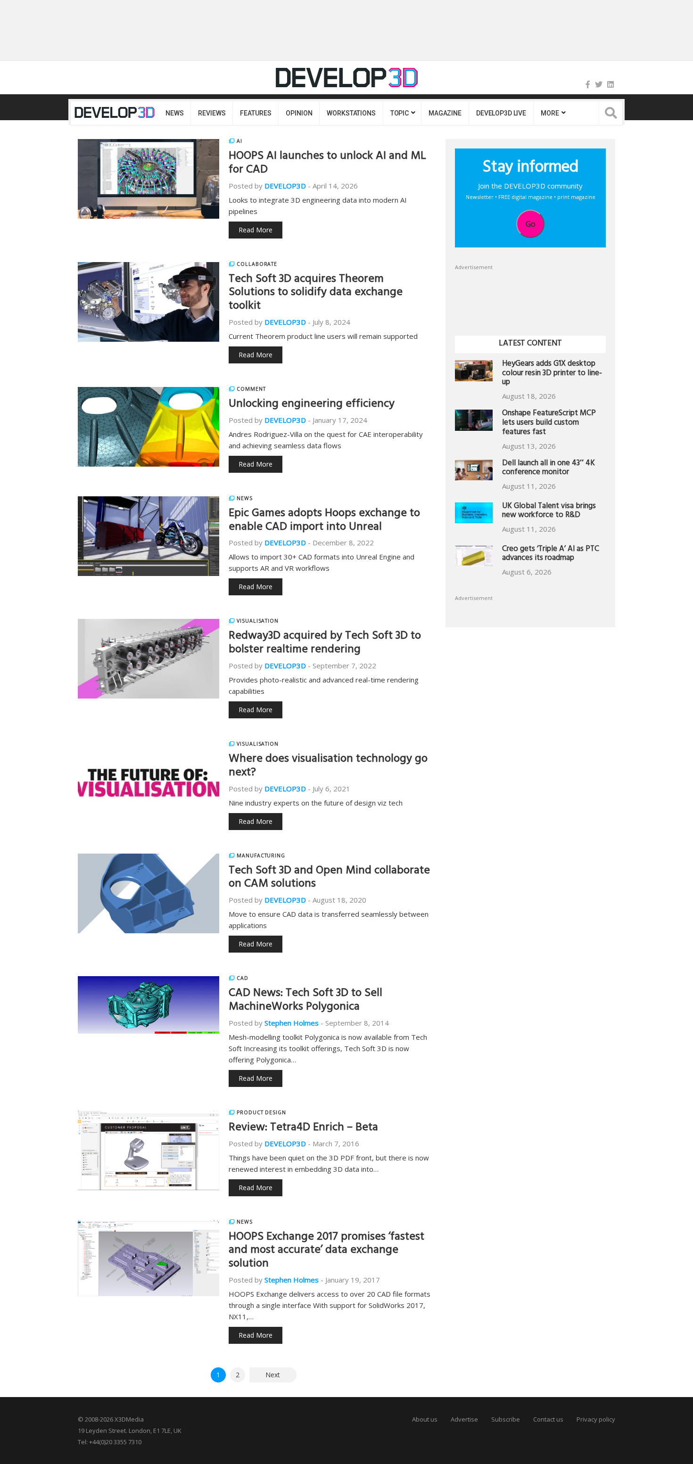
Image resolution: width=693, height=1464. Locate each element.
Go (531, 224)
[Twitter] (599, 84)
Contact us (548, 1419)
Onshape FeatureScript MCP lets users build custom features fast (549, 423)
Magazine (445, 113)
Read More (255, 229)
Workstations (351, 113)
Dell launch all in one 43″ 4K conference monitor (548, 469)
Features (255, 113)
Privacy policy (596, 1419)
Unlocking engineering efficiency (312, 405)
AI (239, 141)
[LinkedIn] (610, 84)
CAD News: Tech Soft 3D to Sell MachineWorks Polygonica (305, 1001)
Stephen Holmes (291, 1023)
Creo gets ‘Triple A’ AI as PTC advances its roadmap (550, 555)
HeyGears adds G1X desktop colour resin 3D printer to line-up (552, 374)
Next (272, 1374)
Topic (399, 113)
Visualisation (258, 620)
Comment (251, 389)
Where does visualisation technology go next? (328, 766)
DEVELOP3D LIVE (501, 113)
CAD (242, 978)
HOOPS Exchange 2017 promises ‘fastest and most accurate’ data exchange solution (326, 1251)
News (174, 113)
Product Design (261, 1112)
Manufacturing (261, 855)
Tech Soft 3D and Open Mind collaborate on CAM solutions (329, 878)
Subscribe (505, 1419)
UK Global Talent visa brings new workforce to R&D (549, 512)
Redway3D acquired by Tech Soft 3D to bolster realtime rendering (325, 643)
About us (424, 1419)
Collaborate (257, 264)
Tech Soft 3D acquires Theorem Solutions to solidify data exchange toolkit (316, 293)
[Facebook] (588, 84)
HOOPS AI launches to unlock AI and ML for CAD (327, 163)
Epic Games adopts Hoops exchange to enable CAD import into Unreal (324, 521)
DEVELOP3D (285, 185)
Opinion (299, 113)
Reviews (211, 113)
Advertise (464, 1419)
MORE (550, 113)
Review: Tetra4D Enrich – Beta (303, 1128)
